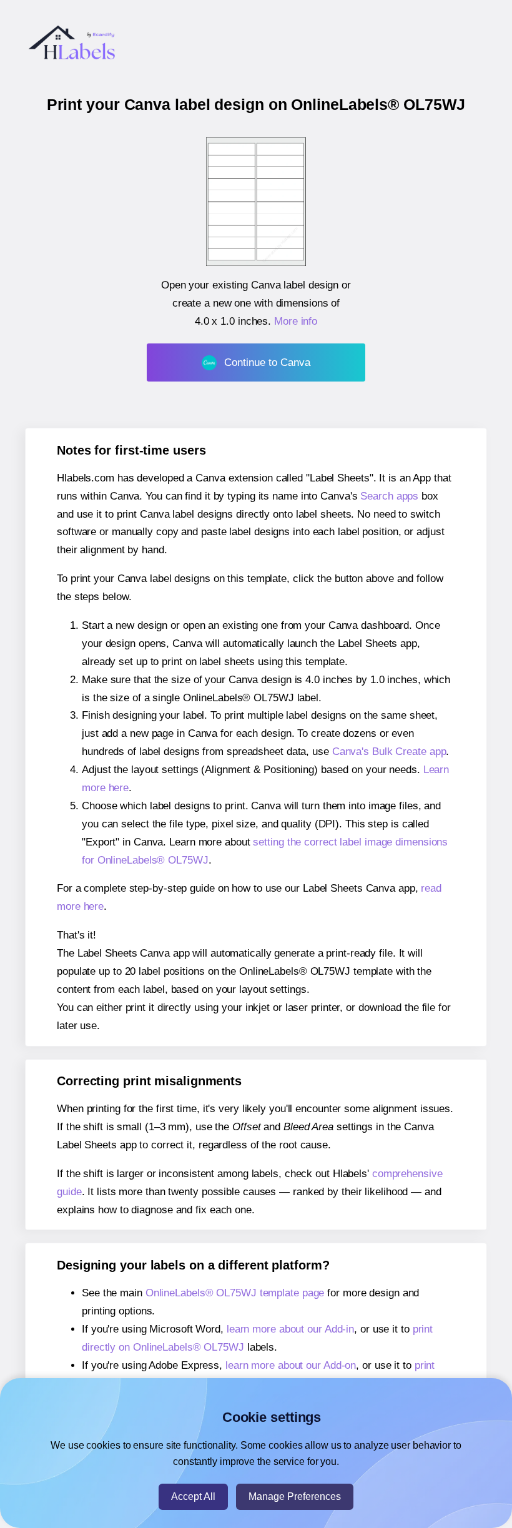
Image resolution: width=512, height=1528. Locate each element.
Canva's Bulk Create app (389, 751)
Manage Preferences (295, 1496)
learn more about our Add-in (290, 1329)
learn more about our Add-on (290, 1365)
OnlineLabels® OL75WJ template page (235, 1293)
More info (295, 321)
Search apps (389, 496)
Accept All (193, 1496)
